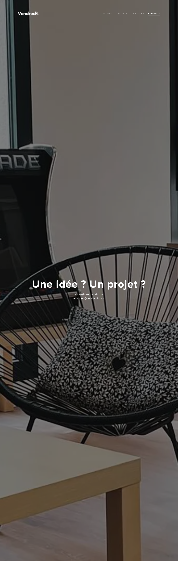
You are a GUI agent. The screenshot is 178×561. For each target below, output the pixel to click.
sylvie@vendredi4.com (89, 294)
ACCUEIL (108, 13)
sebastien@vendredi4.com (89, 298)
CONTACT (154, 13)
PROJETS (122, 13)
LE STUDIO (138, 13)
